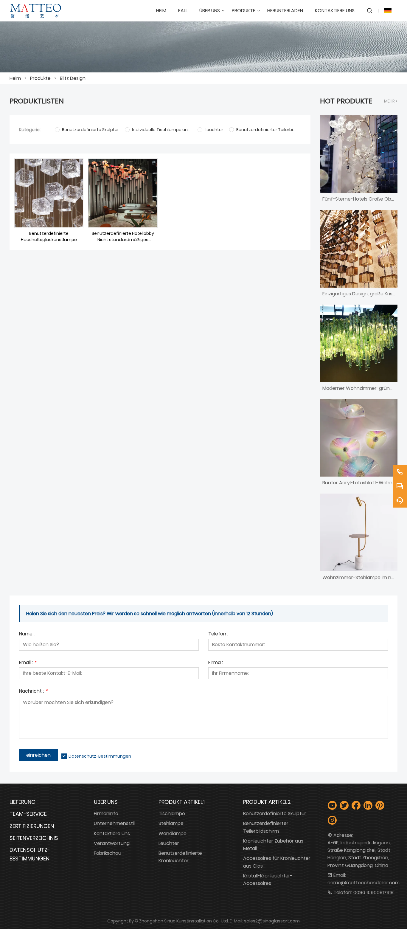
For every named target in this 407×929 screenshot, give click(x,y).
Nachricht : (33, 691)
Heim (15, 78)
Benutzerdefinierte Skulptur (274, 813)
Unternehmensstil (114, 823)
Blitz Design (73, 78)
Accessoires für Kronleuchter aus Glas (276, 862)
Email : (27, 663)
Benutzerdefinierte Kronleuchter (180, 857)
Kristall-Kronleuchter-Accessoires (268, 879)
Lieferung (22, 802)
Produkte (40, 78)
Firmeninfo (106, 813)
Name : (27, 634)
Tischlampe (172, 813)
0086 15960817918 (373, 892)
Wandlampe (173, 833)
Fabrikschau (107, 853)
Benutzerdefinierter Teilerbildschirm (265, 827)
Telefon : (218, 634)
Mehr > (390, 101)
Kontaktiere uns (112, 833)
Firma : (215, 663)
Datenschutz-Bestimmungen (100, 756)
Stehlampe (171, 823)
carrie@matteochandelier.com (363, 882)
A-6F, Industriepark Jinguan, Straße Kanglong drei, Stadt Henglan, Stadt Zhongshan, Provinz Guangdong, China (359, 854)
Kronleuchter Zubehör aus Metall (273, 845)
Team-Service (28, 814)
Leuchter (169, 843)
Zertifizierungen (32, 826)
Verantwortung (112, 843)
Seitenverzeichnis (34, 838)
